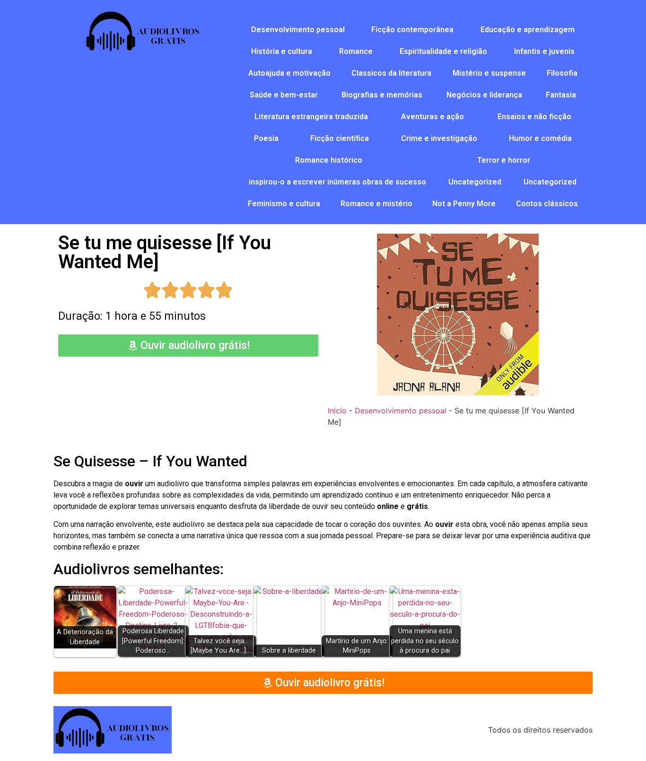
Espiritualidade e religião (443, 51)
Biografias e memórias (381, 94)
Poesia (266, 138)
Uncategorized (474, 181)
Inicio (337, 410)
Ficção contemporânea (412, 29)
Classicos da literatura (391, 73)
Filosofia (562, 73)
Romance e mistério (376, 203)
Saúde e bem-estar (284, 94)
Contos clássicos (547, 203)
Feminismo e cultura (284, 203)
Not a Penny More (464, 203)
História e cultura (281, 51)
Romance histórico (328, 160)
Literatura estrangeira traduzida (311, 116)
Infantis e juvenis (544, 51)
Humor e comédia (540, 138)
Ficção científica (339, 138)
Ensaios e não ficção (534, 116)
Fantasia (561, 94)
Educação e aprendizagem (527, 29)
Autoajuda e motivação (289, 73)
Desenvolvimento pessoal (298, 29)
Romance (356, 51)
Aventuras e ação (432, 116)
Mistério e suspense (489, 73)
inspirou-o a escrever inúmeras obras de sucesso (337, 181)
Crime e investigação (439, 138)
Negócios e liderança (484, 94)
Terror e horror (503, 160)
